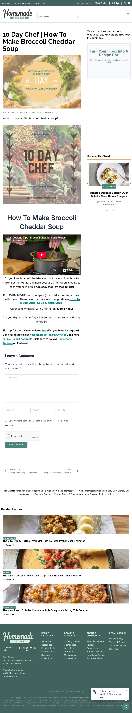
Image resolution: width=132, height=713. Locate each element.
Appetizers (6, 573)
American (20, 490)
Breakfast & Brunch (9, 538)
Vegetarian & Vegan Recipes (92, 494)
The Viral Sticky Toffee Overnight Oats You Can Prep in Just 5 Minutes (44, 541)
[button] (87, 184)
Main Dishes (118, 490)
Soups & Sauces (70, 494)
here (45, 330)
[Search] (77, 16)
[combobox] (56, 16)
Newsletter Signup (22, 3)
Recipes (39, 494)
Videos (111, 494)
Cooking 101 (109, 186)
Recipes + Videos (52, 494)
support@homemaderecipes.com (18, 660)
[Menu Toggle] (128, 14)
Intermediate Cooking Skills (98, 490)
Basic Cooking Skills (36, 490)
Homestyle (69, 490)
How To (79, 490)
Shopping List (39, 3)
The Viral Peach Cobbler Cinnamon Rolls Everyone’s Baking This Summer (46, 610)
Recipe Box (6, 3)
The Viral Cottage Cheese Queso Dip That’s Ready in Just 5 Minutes (42, 575)
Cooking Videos (55, 490)
